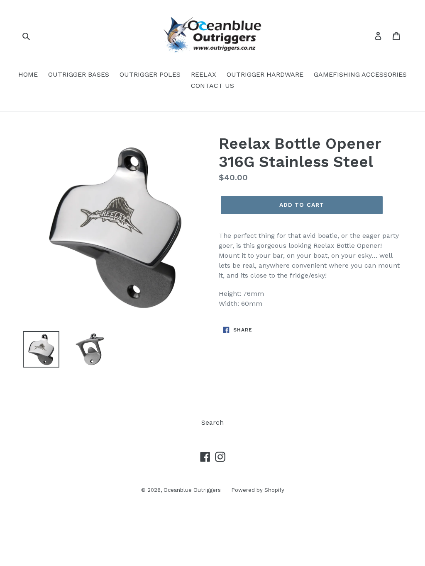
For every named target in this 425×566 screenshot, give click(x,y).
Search (212, 422)
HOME (28, 74)
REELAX (203, 74)
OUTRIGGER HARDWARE (265, 74)
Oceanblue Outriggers (192, 490)
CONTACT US (212, 85)
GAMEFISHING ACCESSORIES (360, 74)
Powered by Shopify (257, 490)
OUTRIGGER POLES (150, 74)
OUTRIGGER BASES (78, 74)
